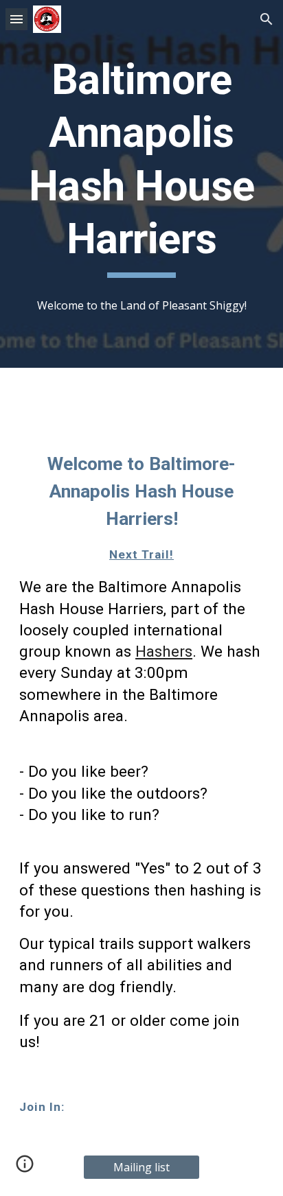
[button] (16, 19)
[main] (141, 166)
